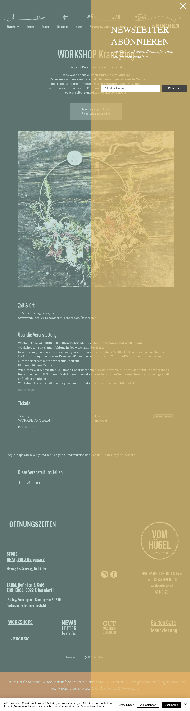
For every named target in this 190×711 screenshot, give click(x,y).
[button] (183, 6)
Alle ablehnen (148, 705)
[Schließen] (185, 704)
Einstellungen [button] (126, 705)
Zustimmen (171, 705)
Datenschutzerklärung (93, 706)
